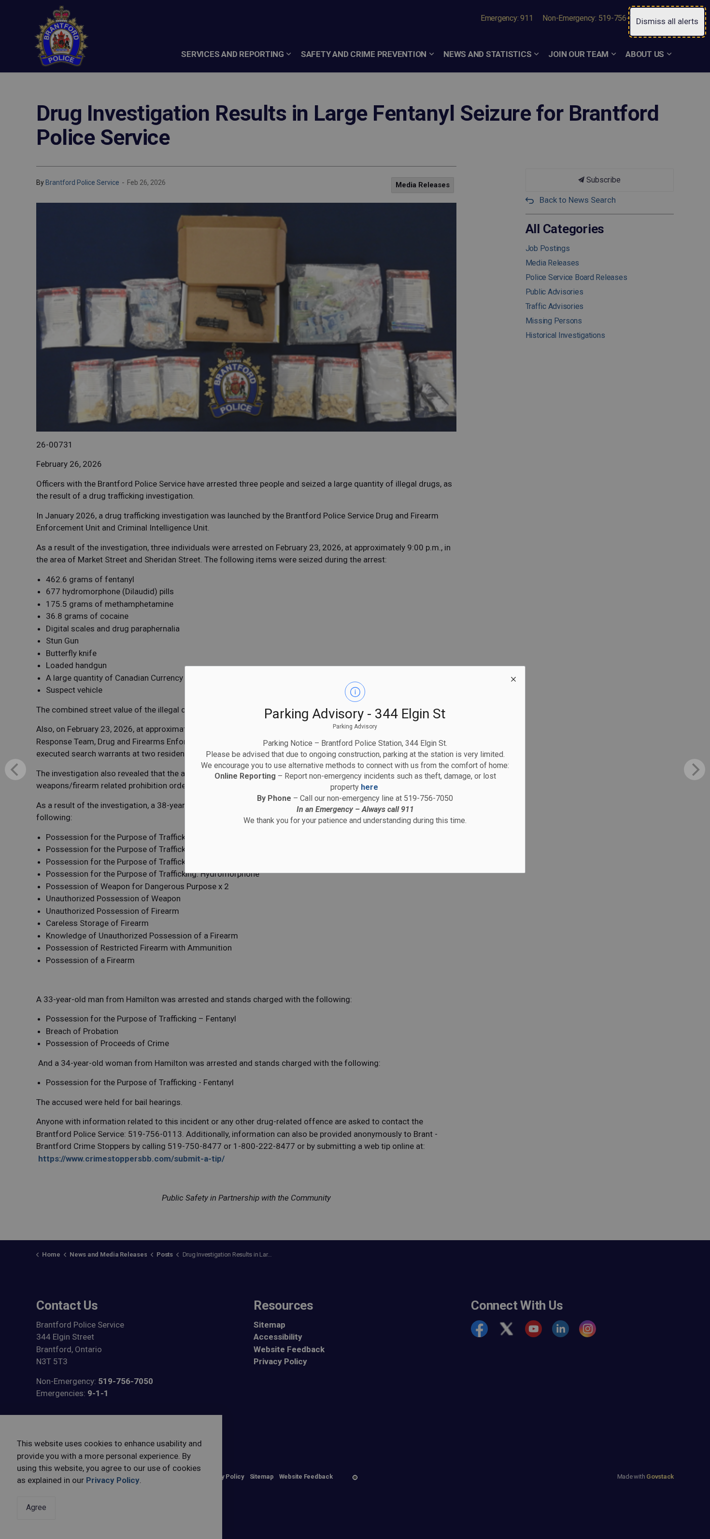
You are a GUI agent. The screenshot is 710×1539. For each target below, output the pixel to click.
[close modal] (513, 677)
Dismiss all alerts (667, 21)
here (369, 787)
